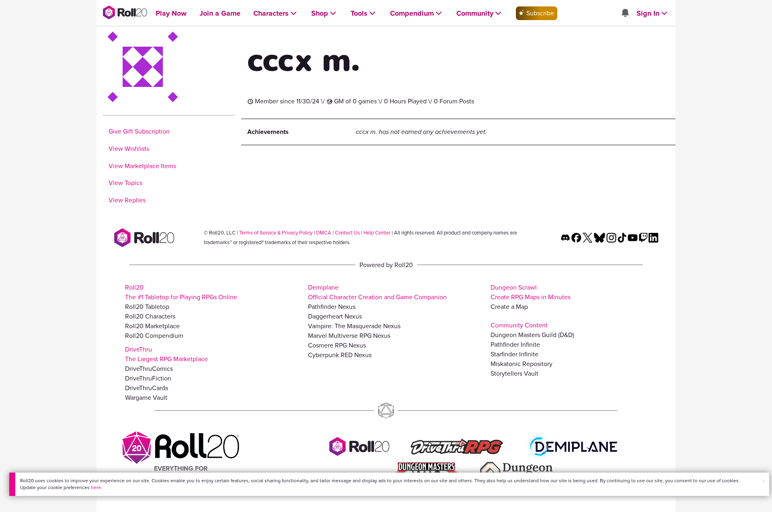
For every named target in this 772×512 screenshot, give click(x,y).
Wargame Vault (146, 397)
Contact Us (347, 232)
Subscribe (539, 13)
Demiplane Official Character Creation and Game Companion (377, 292)
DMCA (323, 232)
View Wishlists (129, 148)
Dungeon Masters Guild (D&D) (532, 334)
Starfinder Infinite (514, 354)
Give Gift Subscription (139, 131)
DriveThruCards (146, 388)
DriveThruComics (149, 368)
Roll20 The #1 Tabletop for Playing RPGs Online (181, 292)
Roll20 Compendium (154, 335)
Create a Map (509, 306)
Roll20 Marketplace (152, 326)
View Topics (125, 182)
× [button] (763, 481)
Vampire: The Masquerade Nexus (354, 326)
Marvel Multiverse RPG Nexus (349, 335)
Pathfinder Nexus (331, 306)
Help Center (376, 232)
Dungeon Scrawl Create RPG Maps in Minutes (531, 292)
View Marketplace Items (142, 166)
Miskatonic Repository (521, 363)
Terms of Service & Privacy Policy (275, 232)
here (96, 487)
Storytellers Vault (514, 373)
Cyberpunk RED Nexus (340, 355)
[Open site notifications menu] (624, 13)
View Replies (127, 200)
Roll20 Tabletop (147, 306)
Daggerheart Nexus (335, 316)
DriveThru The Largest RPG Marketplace (166, 354)
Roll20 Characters (150, 316)
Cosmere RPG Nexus (337, 345)
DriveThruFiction (148, 378)
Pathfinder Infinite (515, 344)
